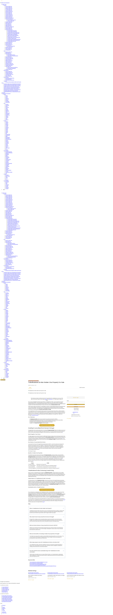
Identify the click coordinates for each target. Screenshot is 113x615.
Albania (7, 121)
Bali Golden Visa (8, 52)
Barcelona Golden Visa (11, 46)
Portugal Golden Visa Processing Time (13, 37)
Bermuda (7, 156)
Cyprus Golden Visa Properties (7, 597)
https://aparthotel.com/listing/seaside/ (36, 563)
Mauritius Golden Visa (9, 72)
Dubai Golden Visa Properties (7, 595)
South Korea (8, 114)
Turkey (7, 117)
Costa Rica (7, 160)
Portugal (7, 142)
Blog (3, 82)
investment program (34, 415)
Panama (7, 169)
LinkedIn (3, 607)
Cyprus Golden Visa (9, 10)
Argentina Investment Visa (10, 78)
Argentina (7, 181)
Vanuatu (7, 179)
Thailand (7, 116)
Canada (7, 158)
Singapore (7, 113)
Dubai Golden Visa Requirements (12, 55)
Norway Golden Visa (9, 27)
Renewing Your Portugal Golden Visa (13, 33)
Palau (6, 176)
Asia (4, 50)
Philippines (7, 111)
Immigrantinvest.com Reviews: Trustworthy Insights (12, 89)
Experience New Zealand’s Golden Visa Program (13, 81)
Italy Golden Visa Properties (6, 601)
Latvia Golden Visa (9, 24)
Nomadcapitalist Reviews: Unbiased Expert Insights (12, 91)
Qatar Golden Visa (8, 62)
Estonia (7, 128)
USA (6, 173)
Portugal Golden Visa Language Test (13, 32)
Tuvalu (7, 177)
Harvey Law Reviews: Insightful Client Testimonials (12, 87)
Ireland (7, 132)
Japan (7, 108)
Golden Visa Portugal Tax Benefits (12, 35)
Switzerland (7, 147)
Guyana (7, 186)
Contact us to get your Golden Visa (46, 425)
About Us (3, 92)
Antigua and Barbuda (9, 152)
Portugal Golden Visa (9, 29)
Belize (7, 155)
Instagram (3, 608)
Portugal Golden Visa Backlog (12, 31)
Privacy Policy (4, 612)
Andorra (7, 122)
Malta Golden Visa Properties (7, 598)
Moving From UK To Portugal (11, 36)
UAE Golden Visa (8, 66)
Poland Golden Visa (9, 28)
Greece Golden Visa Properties (7, 599)
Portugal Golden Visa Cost (11, 41)
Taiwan (7, 115)
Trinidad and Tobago (9, 172)
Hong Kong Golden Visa (9, 58)
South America (6, 77)
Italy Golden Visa (8, 23)
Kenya (7, 97)
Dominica (7, 162)
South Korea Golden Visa (10, 64)
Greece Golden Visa (10, 20)
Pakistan (7, 110)
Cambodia (7, 105)
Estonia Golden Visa (9, 12)
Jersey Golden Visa (9, 71)
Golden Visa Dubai (5, 588)
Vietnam (7, 119)
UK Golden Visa (8, 49)
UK (6, 148)
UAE (6, 118)
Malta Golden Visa (8, 25)
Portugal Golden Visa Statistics (12, 34)
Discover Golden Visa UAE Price (12, 67)
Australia (7, 175)
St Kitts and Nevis (8, 170)
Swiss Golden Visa (9, 48)
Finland (7, 129)
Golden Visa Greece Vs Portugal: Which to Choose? (12, 85)
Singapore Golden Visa (9, 63)
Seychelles (7, 101)
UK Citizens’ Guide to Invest (11, 38)
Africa (5, 94)
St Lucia (7, 171)
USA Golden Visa (8, 75)
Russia (7, 332)
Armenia (7, 104)
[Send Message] (84, 418)
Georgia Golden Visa (9, 14)
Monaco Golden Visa (9, 205)
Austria (7, 123)
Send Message (76, 406)
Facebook (3, 605)
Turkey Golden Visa (9, 237)
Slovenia (7, 145)
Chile (6, 183)
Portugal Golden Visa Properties (33, 380)
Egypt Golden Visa (9, 56)
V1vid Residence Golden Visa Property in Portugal (56, 575)
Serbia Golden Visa (9, 43)
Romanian (7, 143)
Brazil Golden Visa (8, 79)
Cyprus (7, 126)
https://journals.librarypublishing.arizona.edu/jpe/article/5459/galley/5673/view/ (43, 565)
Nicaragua (7, 168)
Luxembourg (8, 135)
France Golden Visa (9, 13)
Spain (6, 146)
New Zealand (8, 364)
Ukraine (7, 149)
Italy (6, 133)
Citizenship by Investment (6, 93)
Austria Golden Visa (9, 6)
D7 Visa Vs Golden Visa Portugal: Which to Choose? (12, 84)
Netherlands (8, 138)
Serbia (7, 144)
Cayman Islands (8, 159)
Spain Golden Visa (8, 45)
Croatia (7, 125)
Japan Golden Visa (9, 59)
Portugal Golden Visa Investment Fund (13, 40)
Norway (7, 140)
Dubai (7, 106)
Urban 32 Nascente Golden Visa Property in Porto (75, 575)
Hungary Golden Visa (9, 21)
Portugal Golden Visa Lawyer (12, 30)
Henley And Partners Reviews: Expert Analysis (11, 88)
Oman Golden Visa (9, 61)
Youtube (3, 610)
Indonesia (7, 107)
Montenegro (8, 137)
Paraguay (7, 187)
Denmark (7, 127)
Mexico (7, 167)
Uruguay (7, 188)
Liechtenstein (8, 134)
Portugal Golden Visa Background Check (13, 39)
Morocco (7, 99)
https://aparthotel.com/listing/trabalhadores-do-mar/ (38, 562)
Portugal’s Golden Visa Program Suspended (11, 90)
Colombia (7, 184)
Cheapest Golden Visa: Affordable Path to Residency (12, 83)
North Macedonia (8, 139)
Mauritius (7, 98)
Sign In (46, 399)
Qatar (7, 300)
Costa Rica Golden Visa (9, 74)
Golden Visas (4, 4)
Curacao (7, 161)
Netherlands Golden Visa (10, 17)
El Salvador (7, 164)
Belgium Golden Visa (9, 8)
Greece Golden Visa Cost (11, 19)
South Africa (8, 102)
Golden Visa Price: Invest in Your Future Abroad (11, 86)
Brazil (6, 182)
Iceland (7, 131)
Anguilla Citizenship (9, 151)
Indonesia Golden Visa (9, 57)
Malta (6, 136)
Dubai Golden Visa (8, 53)
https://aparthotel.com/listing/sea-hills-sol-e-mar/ (38, 564)
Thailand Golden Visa (9, 65)
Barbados (7, 154)
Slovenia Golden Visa (9, 44)
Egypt (7, 95)
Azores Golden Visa (9, 7)
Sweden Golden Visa (9, 47)
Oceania (5, 174)
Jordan (7, 109)
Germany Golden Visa (9, 15)
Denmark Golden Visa (9, 11)
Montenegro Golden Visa (10, 26)
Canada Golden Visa (9, 73)
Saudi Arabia (8, 112)
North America (6, 70)
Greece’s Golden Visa (9, 18)
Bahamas (7, 153)
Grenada (7, 165)
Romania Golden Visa (9, 42)
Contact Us (4, 611)
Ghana (7, 96)
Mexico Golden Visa (9, 76)
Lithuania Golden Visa (9, 16)
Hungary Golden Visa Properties (7, 600)
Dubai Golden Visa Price (11, 54)
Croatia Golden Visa (9, 9)
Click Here (50, 399)
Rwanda (7, 100)
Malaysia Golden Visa (9, 60)
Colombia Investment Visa (10, 80)
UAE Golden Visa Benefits (11, 68)
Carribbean (7, 157)
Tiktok (3, 609)
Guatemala (7, 166)
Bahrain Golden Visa (9, 51)
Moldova (7, 141)
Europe (5, 5)
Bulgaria (7, 124)
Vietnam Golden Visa (9, 69)
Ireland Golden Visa (9, 22)
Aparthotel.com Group (75, 414)
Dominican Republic (9, 163)
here (64, 499)
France (7, 130)
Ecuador (7, 185)
